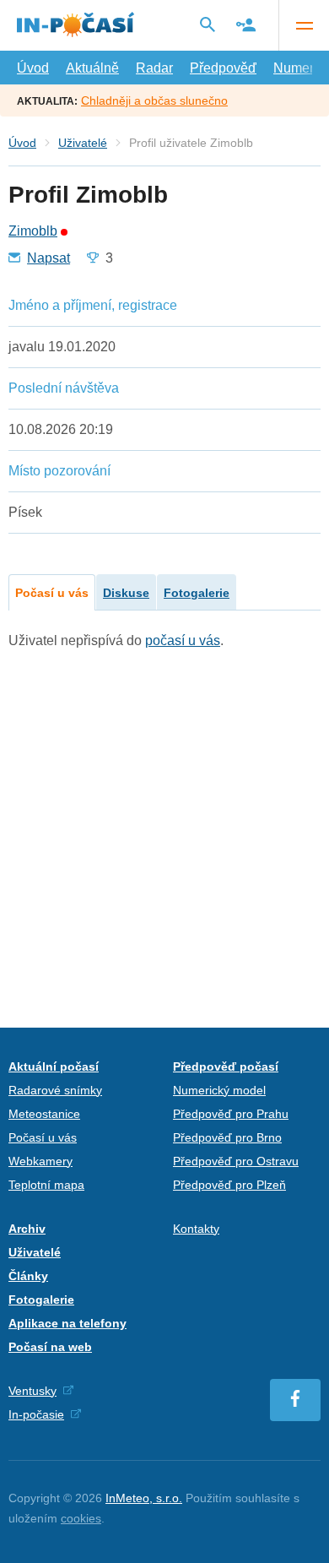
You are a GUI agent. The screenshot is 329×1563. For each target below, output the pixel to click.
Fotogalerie (196, 593)
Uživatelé (82, 142)
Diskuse (126, 593)
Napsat (48, 258)
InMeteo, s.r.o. (143, 1498)
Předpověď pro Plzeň (229, 1184)
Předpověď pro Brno (227, 1137)
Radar (154, 68)
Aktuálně (92, 68)
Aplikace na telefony (67, 1323)
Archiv (27, 1228)
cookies (81, 1518)
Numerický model (219, 1090)
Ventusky (32, 1390)
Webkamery (40, 1161)
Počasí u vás (52, 593)
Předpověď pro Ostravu (236, 1161)
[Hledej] (207, 24)
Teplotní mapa (46, 1184)
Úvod (33, 68)
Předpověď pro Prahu (231, 1114)
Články (28, 1276)
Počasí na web (50, 1347)
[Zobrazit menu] (303, 25)
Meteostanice (44, 1114)
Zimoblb (32, 231)
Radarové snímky (55, 1090)
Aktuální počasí (53, 1066)
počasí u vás (182, 640)
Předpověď (223, 68)
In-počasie (36, 1414)
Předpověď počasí (225, 1066)
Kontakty (196, 1228)
